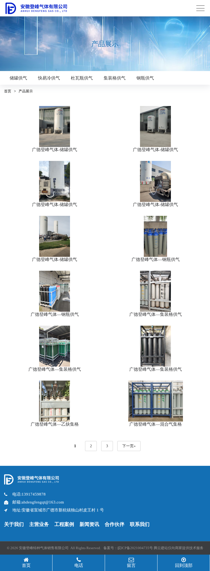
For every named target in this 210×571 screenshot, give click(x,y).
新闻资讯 (89, 524)
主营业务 (39, 524)
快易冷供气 (49, 78)
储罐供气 (18, 78)
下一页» (129, 446)
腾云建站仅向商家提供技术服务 (178, 548)
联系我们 (140, 524)
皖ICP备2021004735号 (135, 548)
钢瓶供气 (145, 78)
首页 (7, 91)
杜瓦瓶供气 (82, 78)
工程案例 (64, 524)
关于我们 (14, 524)
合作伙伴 (114, 524)
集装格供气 (115, 78)
